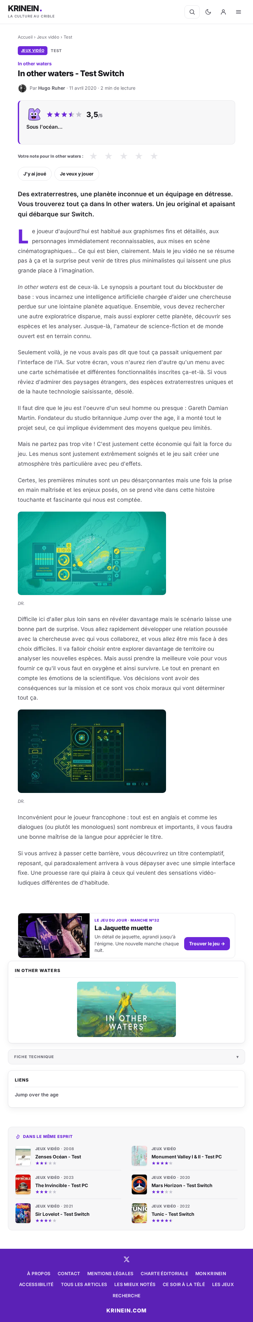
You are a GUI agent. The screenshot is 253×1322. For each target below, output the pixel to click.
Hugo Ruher (51, 88)
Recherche (126, 1295)
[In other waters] (126, 1009)
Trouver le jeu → (207, 943)
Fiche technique (34, 1056)
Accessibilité (36, 1284)
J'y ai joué (34, 173)
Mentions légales (110, 1273)
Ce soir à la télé (184, 1284)
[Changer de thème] (208, 11)
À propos (38, 1273)
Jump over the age (37, 1094)
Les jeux (223, 1284)
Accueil (25, 37)
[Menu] (238, 11)
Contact (69, 1273)
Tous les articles (84, 1284)
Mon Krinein (210, 1273)
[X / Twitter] (126, 1259)
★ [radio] (93, 156)
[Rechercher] (192, 11)
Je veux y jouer (77, 173)
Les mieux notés (134, 1284)
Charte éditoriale (164, 1273)
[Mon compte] (223, 11)
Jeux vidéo (48, 37)
